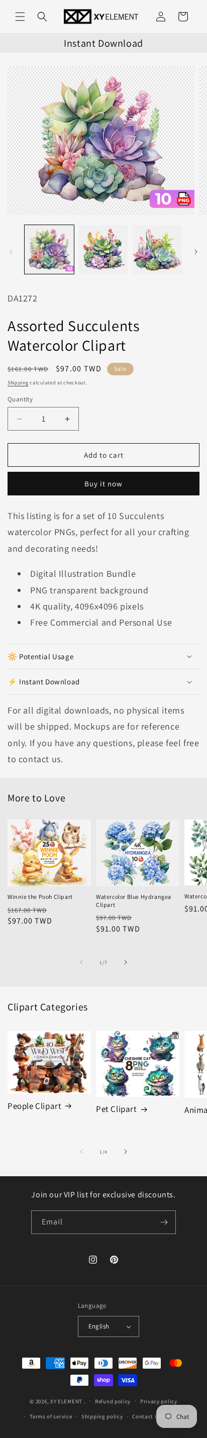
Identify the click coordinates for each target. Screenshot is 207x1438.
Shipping (18, 382)
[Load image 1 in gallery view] (49, 249)
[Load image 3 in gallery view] (157, 249)
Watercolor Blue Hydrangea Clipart (133, 900)
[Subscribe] (164, 1222)
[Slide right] (196, 252)
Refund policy (113, 1401)
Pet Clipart (116, 1108)
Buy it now (103, 483)
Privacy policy (158, 1401)
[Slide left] (11, 252)
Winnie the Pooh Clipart (40, 896)
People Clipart (34, 1105)
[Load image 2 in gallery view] (103, 249)
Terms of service (51, 1416)
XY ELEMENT (66, 1400)
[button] (20, 17)
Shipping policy (102, 1416)
